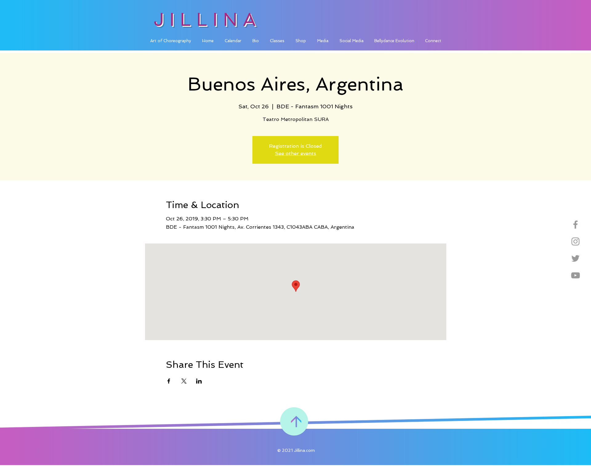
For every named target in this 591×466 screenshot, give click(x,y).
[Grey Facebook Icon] (575, 224)
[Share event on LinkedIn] (199, 381)
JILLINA (207, 19)
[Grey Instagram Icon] (575, 241)
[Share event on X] (184, 381)
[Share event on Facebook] (169, 381)
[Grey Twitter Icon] (575, 258)
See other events (295, 153)
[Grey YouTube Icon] (575, 275)
